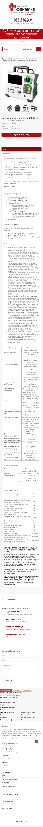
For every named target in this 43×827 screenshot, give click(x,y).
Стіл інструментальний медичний (10, 692)
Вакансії (4, 762)
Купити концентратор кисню (9, 715)
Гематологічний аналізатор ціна (10, 695)
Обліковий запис (7, 798)
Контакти (5, 766)
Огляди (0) (6, 153)
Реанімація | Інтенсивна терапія (27, 59)
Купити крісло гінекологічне (8, 697)
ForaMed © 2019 (21, 821)
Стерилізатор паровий (28, 712)
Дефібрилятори (7, 60)
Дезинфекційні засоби (7, 712)
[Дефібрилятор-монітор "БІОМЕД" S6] (22, 84)
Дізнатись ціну (21, 134)
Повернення (6, 805)
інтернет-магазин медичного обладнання (24, 554)
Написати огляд (20, 120)
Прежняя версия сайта (9, 786)
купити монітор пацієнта (12, 564)
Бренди (4, 776)
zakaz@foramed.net (23, 23)
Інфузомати (4, 717)
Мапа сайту (5, 782)
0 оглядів (11, 120)
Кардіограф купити (6, 705)
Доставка (5, 755)
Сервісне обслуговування (10, 759)
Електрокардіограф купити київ (9, 720)
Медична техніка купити (7, 702)
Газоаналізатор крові (6, 710)
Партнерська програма (9, 779)
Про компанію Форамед (9, 752)
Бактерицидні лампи (27, 717)
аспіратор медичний (13, 559)
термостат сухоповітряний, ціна (20, 582)
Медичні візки (4, 700)
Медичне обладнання (9, 59)
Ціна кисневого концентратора (14, 576)
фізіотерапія (28, 562)
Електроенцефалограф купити (30, 720)
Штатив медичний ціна (7, 707)
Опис (4, 149)
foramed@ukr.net (11, 743)
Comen (14, 124)
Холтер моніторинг (27, 715)
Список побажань (7, 808)
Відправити (8, 680)
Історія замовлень (8, 801)
